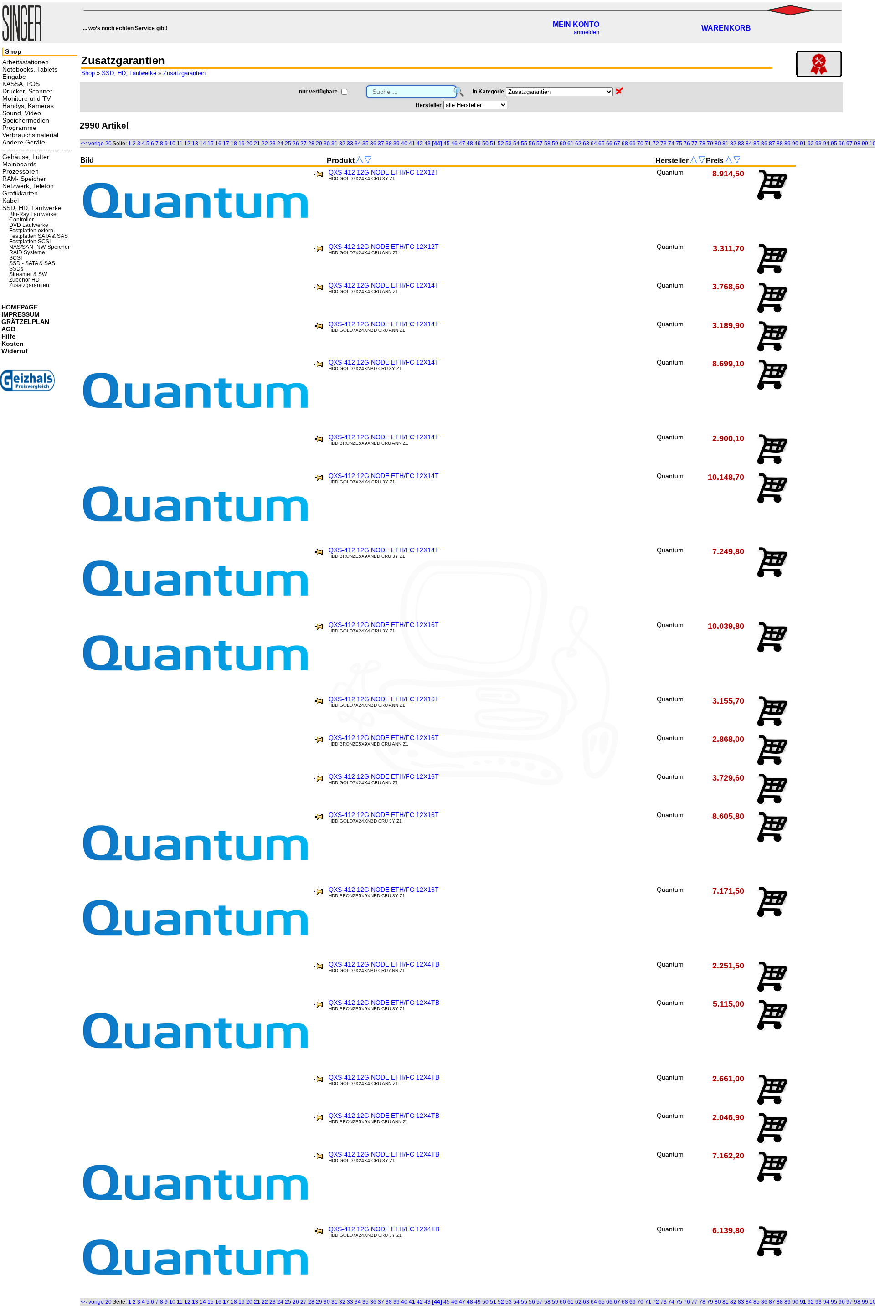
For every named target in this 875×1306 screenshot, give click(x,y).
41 (412, 143)
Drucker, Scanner (27, 91)
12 (187, 143)
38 (389, 143)
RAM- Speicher (24, 178)
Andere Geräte (23, 142)
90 (795, 143)
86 (764, 143)
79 (710, 143)
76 (687, 143)
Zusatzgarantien (184, 73)
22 (265, 143)
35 (365, 143)
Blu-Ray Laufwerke (33, 214)
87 (772, 143)
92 (811, 143)
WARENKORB (726, 28)
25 (288, 143)
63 (586, 143)
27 (303, 143)
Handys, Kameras (28, 105)
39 (396, 143)
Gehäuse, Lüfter (25, 156)
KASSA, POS (21, 83)
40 (404, 143)
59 (555, 143)
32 (342, 143)
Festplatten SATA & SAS (38, 236)
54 (516, 143)
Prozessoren (20, 171)
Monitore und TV (26, 98)
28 (311, 143)
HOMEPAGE (19, 307)
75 (679, 143)
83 (741, 143)
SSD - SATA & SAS (32, 263)
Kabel (10, 200)
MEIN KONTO (576, 24)
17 (226, 143)
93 (818, 143)
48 (470, 143)
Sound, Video (21, 113)
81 (725, 143)
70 (640, 143)
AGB (8, 329)
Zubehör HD (24, 280)
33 (350, 143)
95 (834, 143)
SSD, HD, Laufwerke (129, 73)
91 (803, 143)
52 (501, 143)
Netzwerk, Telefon (28, 186)
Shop (88, 73)
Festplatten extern (31, 230)
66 (609, 143)
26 (296, 143)
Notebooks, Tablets (29, 69)
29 (319, 143)
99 (865, 143)
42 (420, 143)
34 (358, 143)
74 (671, 143)
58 (547, 143)
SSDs (16, 269)
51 (493, 143)
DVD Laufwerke (28, 225)
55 (524, 143)
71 (648, 143)
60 (563, 143)
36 (373, 143)
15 (210, 143)
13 (195, 143)
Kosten (12, 343)
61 (570, 143)
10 (172, 143)
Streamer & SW (28, 274)
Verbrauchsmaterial (30, 135)
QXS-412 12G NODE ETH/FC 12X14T (384, 285)
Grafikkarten (20, 193)
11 (180, 143)
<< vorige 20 (96, 143)
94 (826, 143)
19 (241, 143)
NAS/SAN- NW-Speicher (39, 247)
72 (656, 143)
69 (632, 143)
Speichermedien (25, 120)
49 (477, 143)
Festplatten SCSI (30, 241)
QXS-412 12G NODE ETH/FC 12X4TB (384, 964)
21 (257, 143)
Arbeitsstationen (25, 62)
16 (218, 143)
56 (532, 143)
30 (327, 143)
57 (539, 143)
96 (842, 143)
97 (849, 143)
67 (617, 143)
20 (249, 143)
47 (462, 143)
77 (694, 143)
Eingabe (14, 76)
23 (272, 143)
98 (857, 143)
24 (280, 143)
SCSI (15, 258)
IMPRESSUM (20, 314)
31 (334, 143)
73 (663, 143)
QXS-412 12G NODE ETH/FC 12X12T (384, 172)
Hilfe (8, 336)
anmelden (586, 32)
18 (234, 143)
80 (718, 143)
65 (601, 143)
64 (594, 143)
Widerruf (14, 351)
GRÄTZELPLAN (25, 321)
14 (203, 143)
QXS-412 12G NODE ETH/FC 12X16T (384, 624)
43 (427, 143)
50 (485, 143)
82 (733, 143)
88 (780, 143)
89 (787, 143)
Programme (19, 127)
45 (446, 143)
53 (508, 143)
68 (625, 143)
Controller (21, 219)
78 (702, 143)
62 (578, 143)
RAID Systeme (27, 252)
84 (749, 143)
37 (381, 143)
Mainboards (19, 164)
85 (756, 143)
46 (454, 143)
